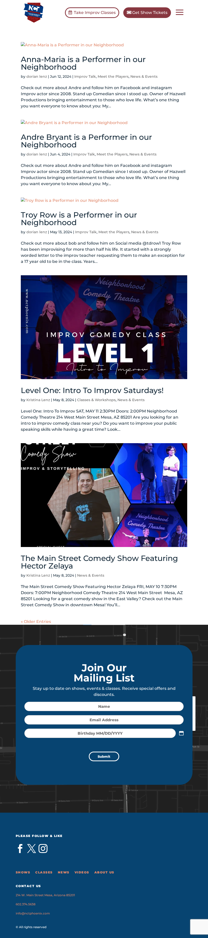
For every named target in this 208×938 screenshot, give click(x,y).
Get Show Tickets (149, 12)
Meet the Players (113, 76)
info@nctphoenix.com (33, 913)
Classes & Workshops (96, 400)
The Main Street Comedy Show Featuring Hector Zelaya (99, 562)
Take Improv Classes (95, 12)
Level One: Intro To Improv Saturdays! (92, 390)
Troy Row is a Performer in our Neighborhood (79, 218)
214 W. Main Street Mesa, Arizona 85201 (45, 895)
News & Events (144, 76)
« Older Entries (36, 621)
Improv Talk (85, 76)
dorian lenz (36, 76)
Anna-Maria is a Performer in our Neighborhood (83, 63)
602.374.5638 (26, 904)
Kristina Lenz (38, 400)
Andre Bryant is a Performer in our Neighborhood (86, 140)
